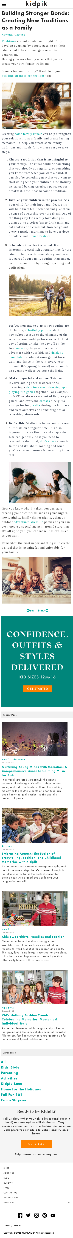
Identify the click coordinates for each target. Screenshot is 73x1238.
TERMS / (8, 1225)
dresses (45, 401)
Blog (6, 1177)
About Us (9, 1173)
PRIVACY (18, 1225)
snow (19, 348)
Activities (7, 34)
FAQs (6, 1187)
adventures (21, 522)
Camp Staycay (13, 1100)
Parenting (19, 34)
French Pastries (39, 236)
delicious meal (36, 387)
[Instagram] (36, 1216)
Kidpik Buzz (11, 1083)
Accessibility (11, 1197)
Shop (6, 1168)
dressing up (57, 387)
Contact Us (10, 1192)
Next (42, 610)
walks (36, 405)
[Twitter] (28, 1216)
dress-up (37, 522)
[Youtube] (52, 1216)
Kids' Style (10, 1067)
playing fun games (22, 392)
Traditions (9, 41)
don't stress (48, 441)
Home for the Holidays (21, 1089)
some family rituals (28, 134)
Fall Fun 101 (12, 1094)
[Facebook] (20, 1216)
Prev (31, 610)
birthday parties (39, 330)
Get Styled (36, 1144)
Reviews (8, 1182)
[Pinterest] (44, 1216)
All (3, 1062)
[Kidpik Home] (36, 4)
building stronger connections (23, 75)
